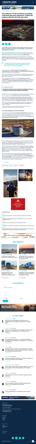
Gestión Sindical (5, 426)
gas (11, 165)
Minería (10, 347)
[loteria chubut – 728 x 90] (18, 235)
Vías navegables (9, 254)
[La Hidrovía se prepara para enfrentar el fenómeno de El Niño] (9, 249)
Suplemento (4, 432)
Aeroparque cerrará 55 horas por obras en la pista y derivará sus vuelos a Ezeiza (18, 225)
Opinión (3, 419)
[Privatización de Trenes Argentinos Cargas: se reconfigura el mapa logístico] (9, 265)
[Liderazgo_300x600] (10, 183)
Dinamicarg (8, 441)
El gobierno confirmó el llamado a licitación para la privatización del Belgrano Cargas (26, 273)
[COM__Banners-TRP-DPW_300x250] (25, 175)
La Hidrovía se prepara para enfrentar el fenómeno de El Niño (14, 222)
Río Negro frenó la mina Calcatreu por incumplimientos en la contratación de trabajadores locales (17, 219)
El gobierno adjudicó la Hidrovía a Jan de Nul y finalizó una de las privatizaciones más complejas (19, 359)
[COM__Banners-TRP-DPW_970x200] (18, 307)
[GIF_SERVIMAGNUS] (18, 204)
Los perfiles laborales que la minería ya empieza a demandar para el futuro (16, 215)
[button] (32, 2)
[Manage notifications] (34, 442)
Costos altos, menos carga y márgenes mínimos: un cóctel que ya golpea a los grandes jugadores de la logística (19, 367)
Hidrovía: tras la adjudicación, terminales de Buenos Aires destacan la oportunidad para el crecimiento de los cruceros (19, 331)
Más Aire (3, 427)
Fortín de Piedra (5, 165)
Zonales (3, 425)
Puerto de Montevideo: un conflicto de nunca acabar (17, 391)
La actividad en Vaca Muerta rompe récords (11, 52)
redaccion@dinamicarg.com (6, 410)
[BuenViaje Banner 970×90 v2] (18, 7)
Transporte (4, 254)
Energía (7, 347)
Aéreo (25, 254)
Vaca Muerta (21, 165)
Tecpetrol (25, 53)
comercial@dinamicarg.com (6, 411)
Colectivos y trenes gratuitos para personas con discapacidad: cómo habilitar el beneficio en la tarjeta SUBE (18, 321)
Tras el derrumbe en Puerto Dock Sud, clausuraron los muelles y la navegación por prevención (18, 384)
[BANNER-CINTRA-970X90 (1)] (18, 397)
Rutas (12, 318)
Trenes (14, 318)
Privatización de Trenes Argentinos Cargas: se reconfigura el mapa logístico (8, 273)
